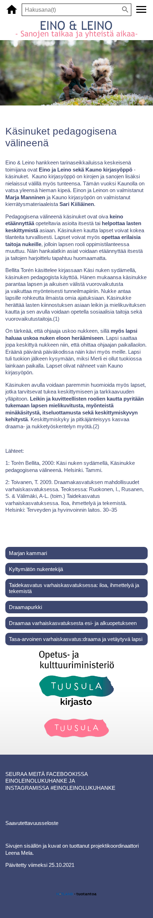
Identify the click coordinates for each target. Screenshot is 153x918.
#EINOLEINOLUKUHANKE (83, 788)
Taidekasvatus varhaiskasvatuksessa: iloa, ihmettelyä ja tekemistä (74, 588)
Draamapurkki (25, 607)
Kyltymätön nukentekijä (36, 569)
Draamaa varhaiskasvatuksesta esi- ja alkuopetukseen (73, 623)
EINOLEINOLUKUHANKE (36, 781)
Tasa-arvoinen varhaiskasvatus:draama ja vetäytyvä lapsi (75, 639)
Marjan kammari (28, 553)
